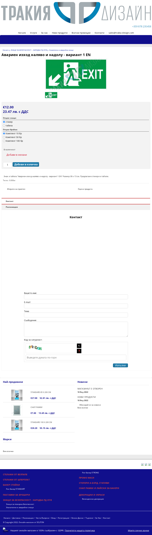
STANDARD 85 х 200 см (41, 392)
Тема (26, 311)
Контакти (99, 32)
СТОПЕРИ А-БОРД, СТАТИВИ (94, 482)
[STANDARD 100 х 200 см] (16, 425)
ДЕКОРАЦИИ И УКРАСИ (92, 494)
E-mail (27, 302)
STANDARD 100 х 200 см (41, 422)
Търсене (89, 518)
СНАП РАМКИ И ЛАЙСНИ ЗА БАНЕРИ (99, 488)
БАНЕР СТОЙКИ (11, 484)
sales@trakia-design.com (121, 32)
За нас (44, 32)
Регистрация (63, 518)
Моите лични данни (138, 530)
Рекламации (12, 207)
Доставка (16, 518)
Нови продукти (60, 32)
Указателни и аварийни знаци (61, 50)
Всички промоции (81, 32)
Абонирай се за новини (90, 405)
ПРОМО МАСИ (86, 477)
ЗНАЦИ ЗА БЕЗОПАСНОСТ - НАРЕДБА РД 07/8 (29, 50)
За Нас (98, 518)
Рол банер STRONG (90, 472)
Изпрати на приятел (16, 189)
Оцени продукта (85, 189)
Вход (53, 518)
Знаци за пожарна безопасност (20, 504)
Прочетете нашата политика (80, 530)
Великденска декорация (93, 499)
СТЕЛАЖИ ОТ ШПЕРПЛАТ (16, 479)
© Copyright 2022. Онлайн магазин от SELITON (23, 522)
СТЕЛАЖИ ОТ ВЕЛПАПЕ (15, 474)
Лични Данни (77, 518)
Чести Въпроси (42, 518)
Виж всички (82, 407)
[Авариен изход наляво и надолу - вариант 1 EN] (76, 89)
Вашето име (30, 293)
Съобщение (30, 320)
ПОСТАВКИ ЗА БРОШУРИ (16, 494)
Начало (22, 32)
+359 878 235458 (141, 26)
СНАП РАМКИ (36, 407)
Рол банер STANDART (15, 489)
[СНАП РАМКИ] (16, 410)
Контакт (10, 201)
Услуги (33, 32)
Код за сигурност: (33, 339)
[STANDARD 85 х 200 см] (16, 395)
